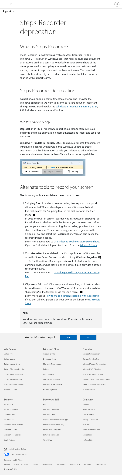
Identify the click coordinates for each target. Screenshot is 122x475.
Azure (45, 404)
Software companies (51, 435)
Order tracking (48, 374)
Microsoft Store (88, 245)
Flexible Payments (50, 389)
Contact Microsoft (21, 464)
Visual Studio (48, 440)
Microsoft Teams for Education (94, 364)
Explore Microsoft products (14, 384)
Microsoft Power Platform (13, 424)
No (88, 337)
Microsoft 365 (9, 419)
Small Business (9, 440)
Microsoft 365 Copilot (12, 435)
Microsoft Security (11, 409)
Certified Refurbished (51, 379)
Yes (68, 337)
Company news (88, 414)
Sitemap (7, 464)
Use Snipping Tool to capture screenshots (76, 241)
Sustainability (88, 440)
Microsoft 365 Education (92, 369)
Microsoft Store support (52, 364)
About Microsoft (89, 409)
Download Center (50, 359)
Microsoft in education (91, 354)
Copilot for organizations (13, 374)
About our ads (100, 464)
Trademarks (60, 464)
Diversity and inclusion (91, 429)
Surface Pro (8, 354)
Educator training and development (96, 379)
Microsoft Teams (10, 429)
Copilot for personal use (13, 379)
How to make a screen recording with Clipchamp (72, 295)
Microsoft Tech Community (53, 424)
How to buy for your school (93, 374)
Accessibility (87, 435)
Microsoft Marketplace (52, 429)
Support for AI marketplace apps (55, 419)
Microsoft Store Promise (52, 384)
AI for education (89, 389)
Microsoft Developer (51, 409)
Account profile (49, 354)
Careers (86, 404)
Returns (46, 369)
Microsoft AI (8, 404)
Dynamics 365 (9, 414)
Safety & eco (75, 464)
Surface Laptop (9, 359)
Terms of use (47, 464)
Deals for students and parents (94, 384)
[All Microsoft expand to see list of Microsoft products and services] (4, 4)
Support (7, 11)
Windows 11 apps (10, 389)
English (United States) (17, 449)
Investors (86, 424)
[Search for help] (11, 4)
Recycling (87, 464)
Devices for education (91, 359)
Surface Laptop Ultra (12, 364)
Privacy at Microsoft (90, 419)
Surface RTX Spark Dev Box (14, 369)
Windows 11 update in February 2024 (76, 106)
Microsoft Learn (49, 414)
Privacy (35, 464)
